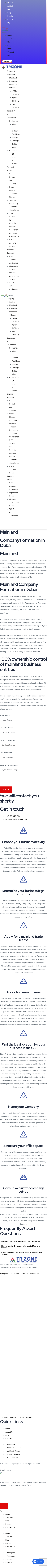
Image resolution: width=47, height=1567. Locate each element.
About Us (9, 1517)
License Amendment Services (14, 276)
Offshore (12, 88)
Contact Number (7, 740)
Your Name (5, 715)
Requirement (6, 753)
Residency (13, 121)
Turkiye (15, 137)
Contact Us (10, 1527)
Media (10, 16)
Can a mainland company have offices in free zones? (21, 1253)
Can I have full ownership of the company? (20, 1241)
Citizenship (13, 151)
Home (10, 2)
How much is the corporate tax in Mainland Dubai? (20, 1247)
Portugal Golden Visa (15, 144)
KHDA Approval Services (13, 243)
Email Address (6, 728)
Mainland (13, 78)
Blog (9, 12)
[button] (7, 30)
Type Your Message (9, 765)
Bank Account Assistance (13, 259)
